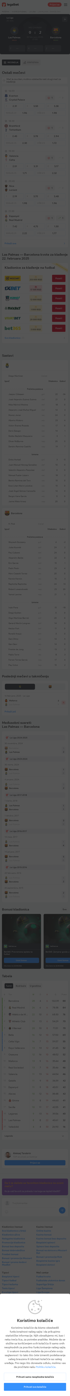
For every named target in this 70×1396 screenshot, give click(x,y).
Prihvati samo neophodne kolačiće (35, 1376)
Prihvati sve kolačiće (35, 1386)
